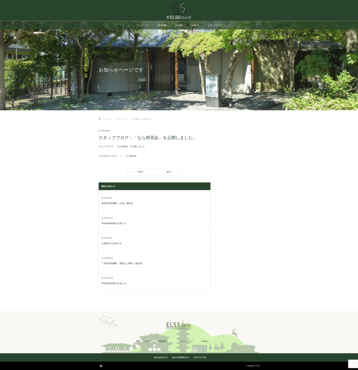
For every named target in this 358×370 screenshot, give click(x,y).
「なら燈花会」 (131, 156)
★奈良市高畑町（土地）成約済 (117, 203)
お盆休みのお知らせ (112, 243)
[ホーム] (99, 116)
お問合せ (195, 25)
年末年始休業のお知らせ (114, 223)
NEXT (168, 172)
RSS (101, 365)
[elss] (179, 18)
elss (257, 366)
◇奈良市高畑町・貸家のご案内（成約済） (123, 263)
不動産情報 (162, 25)
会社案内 (179, 25)
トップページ (143, 25)
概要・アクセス (143, 341)
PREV (140, 172)
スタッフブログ (214, 25)
